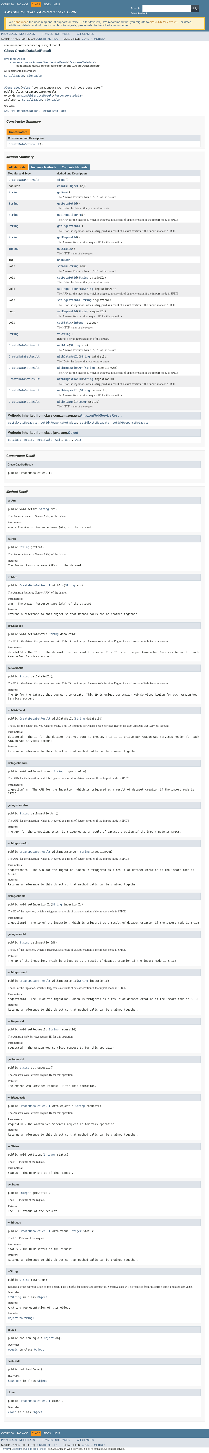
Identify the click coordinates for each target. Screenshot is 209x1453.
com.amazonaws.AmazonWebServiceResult (38, 62)
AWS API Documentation (21, 110)
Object (73, 186)
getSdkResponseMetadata (59, 422)
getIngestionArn (69, 214)
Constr (41, 38)
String (13, 192)
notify (29, 439)
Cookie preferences (35, 1448)
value (26, 87)
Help (56, 4)
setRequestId (67, 311)
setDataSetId (67, 277)
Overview (7, 4)
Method (53, 38)
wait (58, 439)
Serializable (14, 75)
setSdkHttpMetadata (94, 422)
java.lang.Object (14, 58)
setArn (62, 266)
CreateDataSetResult (24, 144)
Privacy (5, 1448)
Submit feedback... (140, 13)
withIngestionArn (70, 367)
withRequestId (67, 390)
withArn (63, 345)
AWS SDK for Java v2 (163, 22)
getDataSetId (67, 203)
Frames (47, 34)
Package (22, 4)
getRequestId (67, 237)
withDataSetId (67, 356)
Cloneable (34, 75)
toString (63, 334)
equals (62, 186)
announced (21, 22)
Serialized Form (54, 110)
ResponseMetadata (81, 62)
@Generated (12, 87)
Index (47, 4)
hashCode (63, 260)
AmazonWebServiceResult (35, 95)
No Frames (62, 34)
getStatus (64, 248)
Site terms (16, 1448)
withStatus (65, 401)
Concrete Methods (75, 167)
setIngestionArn (69, 288)
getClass (14, 439)
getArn (62, 192)
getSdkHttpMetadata (22, 422)
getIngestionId (68, 226)
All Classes (85, 34)
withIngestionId (69, 379)
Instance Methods (43, 167)
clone (61, 179)
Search (135, 8)
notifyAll (44, 439)
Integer (14, 248)
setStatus (64, 322)
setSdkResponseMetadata (130, 422)
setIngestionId (68, 300)
